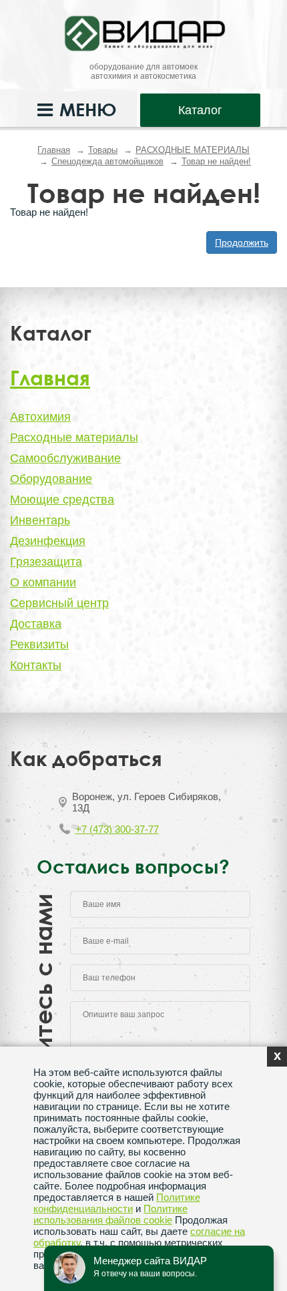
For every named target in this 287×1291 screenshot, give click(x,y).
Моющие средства (62, 499)
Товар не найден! (216, 161)
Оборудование (51, 479)
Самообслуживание (65, 458)
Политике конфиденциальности (116, 1202)
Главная (53, 150)
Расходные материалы (74, 437)
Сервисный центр (59, 603)
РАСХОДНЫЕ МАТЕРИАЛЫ (192, 150)
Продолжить (241, 242)
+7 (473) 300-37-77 (117, 829)
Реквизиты (39, 644)
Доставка (35, 623)
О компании (43, 582)
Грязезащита (46, 561)
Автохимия (40, 416)
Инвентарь (40, 520)
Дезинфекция (47, 541)
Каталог (200, 110)
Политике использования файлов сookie (110, 1214)
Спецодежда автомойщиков (107, 161)
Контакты (35, 665)
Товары (102, 150)
